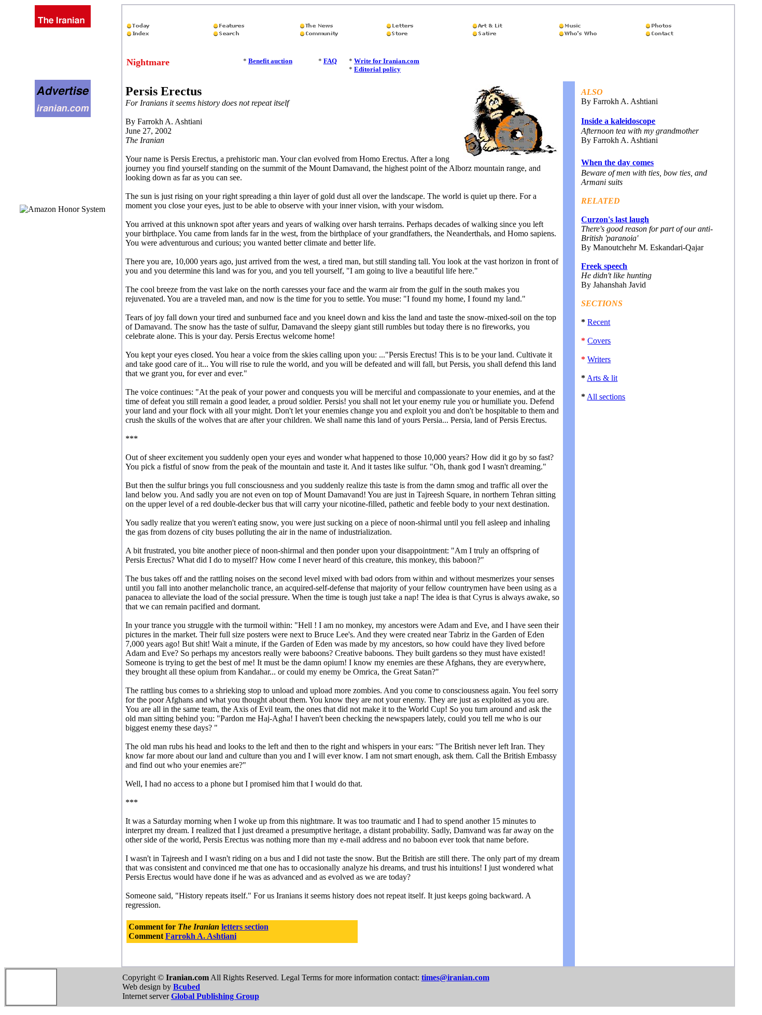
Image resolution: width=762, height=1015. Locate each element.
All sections (606, 396)
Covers (599, 340)
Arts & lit (602, 378)
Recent (598, 322)
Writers (599, 359)
